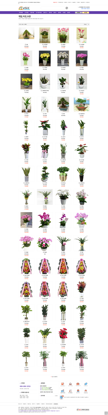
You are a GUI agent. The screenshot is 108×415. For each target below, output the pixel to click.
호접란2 (64, 44)
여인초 (27, 113)
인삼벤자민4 (82, 113)
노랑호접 (45, 67)
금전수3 (82, 136)
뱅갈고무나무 (27, 321)
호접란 (82, 67)
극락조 (45, 113)
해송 (27, 44)
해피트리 (45, 367)
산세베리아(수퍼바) (45, 90)
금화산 (64, 252)
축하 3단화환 (27, 275)
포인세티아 (64, 344)
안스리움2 (45, 136)
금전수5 (64, 136)
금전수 (64, 321)
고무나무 (45, 321)
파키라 (27, 367)
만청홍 (27, 67)
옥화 (82, 252)
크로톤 (82, 298)
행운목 (27, 136)
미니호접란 (45, 44)
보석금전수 (82, 90)
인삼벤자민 (64, 90)
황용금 (27, 206)
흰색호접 (63, 67)
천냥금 (27, 344)
